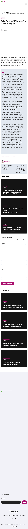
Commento (3, 243)
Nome (2, 262)
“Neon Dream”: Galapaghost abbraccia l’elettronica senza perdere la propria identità (12, 229)
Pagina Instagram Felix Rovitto (8, 156)
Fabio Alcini (7, 161)
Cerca (3, 499)
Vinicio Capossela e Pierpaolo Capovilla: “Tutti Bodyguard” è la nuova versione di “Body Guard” (13, 192)
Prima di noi (6, 340)
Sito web (2, 275)
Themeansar (14, 526)
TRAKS (14, 511)
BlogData (23, 524)
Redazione (5, 231)
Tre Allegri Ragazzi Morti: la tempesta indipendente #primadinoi (11, 364)
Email (2, 269)
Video (5, 302)
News (3, 17)
